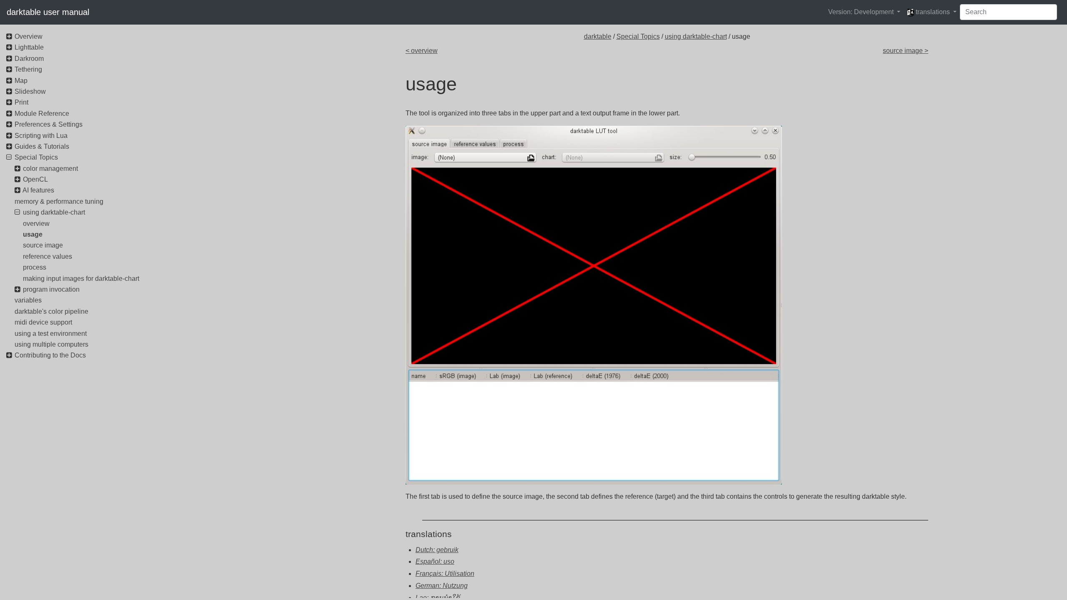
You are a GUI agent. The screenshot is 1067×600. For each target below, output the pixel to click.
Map (21, 80)
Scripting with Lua (41, 135)
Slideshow (30, 91)
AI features (38, 190)
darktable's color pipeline (51, 311)
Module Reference (42, 113)
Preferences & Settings (49, 124)
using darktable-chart (696, 36)
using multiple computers (51, 344)
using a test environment (51, 333)
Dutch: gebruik (437, 549)
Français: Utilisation (445, 573)
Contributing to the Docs (50, 355)
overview (36, 223)
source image (43, 245)
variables (28, 300)
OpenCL (35, 179)
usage (33, 234)
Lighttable (29, 47)
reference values (47, 256)
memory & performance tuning (59, 201)
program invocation (51, 289)
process (34, 267)
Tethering (28, 69)
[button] (864, 12)
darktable (597, 36)
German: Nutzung (442, 585)
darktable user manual (48, 12)
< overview (422, 50)
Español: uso (435, 561)
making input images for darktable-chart (81, 278)
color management (50, 168)
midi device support (43, 322)
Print (21, 102)
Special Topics (638, 36)
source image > (905, 50)
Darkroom (29, 58)
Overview (29, 36)
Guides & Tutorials (42, 146)
